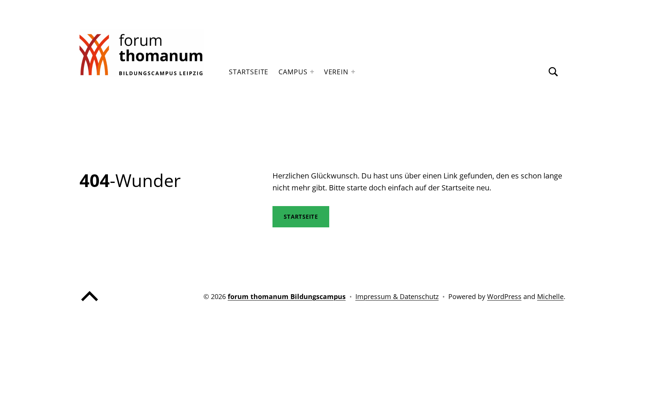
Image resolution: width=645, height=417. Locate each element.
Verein (336, 71)
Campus (292, 71)
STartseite (301, 216)
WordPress (504, 296)
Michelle (550, 296)
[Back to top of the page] (90, 302)
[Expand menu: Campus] (312, 72)
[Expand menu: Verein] (353, 72)
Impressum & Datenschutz (397, 296)
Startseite (248, 71)
